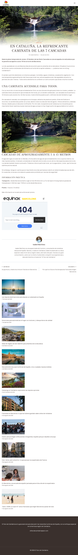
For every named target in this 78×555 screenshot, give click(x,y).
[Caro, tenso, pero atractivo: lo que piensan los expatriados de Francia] (39, 450)
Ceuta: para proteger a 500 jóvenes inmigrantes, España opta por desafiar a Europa (29, 437)
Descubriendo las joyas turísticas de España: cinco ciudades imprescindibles (26, 367)
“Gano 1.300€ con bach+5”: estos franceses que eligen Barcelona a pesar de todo (28, 507)
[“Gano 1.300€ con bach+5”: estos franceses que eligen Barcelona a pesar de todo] (39, 496)
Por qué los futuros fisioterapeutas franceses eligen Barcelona (59, 269)
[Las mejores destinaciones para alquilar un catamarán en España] (39, 287)
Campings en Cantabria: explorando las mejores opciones (20, 390)
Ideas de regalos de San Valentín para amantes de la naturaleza (22, 344)
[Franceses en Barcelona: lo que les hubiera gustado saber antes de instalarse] (39, 403)
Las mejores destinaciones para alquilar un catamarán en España (23, 297)
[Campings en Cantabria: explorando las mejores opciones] (39, 380)
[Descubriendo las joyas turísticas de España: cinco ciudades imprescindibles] (39, 356)
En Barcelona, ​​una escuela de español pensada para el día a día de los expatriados (28, 483)
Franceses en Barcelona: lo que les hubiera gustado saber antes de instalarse (27, 413)
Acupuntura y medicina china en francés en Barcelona (19, 268)
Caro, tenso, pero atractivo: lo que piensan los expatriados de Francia (24, 460)
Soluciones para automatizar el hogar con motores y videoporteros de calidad (27, 320)
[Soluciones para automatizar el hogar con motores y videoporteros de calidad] (39, 310)
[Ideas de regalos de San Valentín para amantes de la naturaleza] (39, 333)
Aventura (39, 42)
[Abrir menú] (74, 3)
